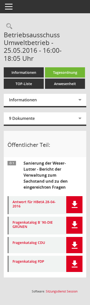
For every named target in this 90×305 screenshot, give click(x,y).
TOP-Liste (24, 83)
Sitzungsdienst (62, 291)
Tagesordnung (65, 72)
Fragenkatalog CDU (28, 243)
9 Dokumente (22, 118)
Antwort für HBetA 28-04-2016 (34, 204)
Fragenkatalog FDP (28, 261)
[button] (74, 204)
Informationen (24, 72)
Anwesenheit (65, 83)
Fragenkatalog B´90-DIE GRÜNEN (32, 224)
